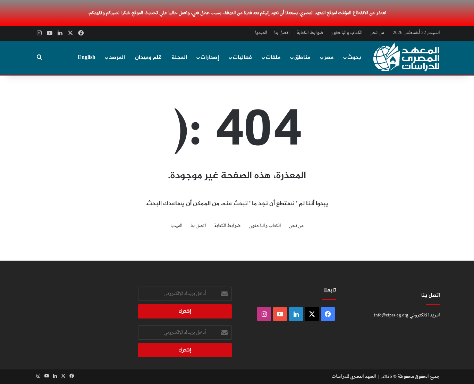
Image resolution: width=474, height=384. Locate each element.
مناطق (302, 57)
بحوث (354, 57)
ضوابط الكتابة (310, 32)
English (86, 57)
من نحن (377, 32)
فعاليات (242, 57)
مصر (328, 57)
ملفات (273, 57)
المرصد (117, 57)
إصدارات (210, 57)
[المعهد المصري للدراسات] (406, 57)
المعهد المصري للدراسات (354, 376)
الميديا (261, 32)
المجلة (179, 57)
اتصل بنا (282, 32)
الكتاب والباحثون (346, 32)
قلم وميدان (148, 57)
